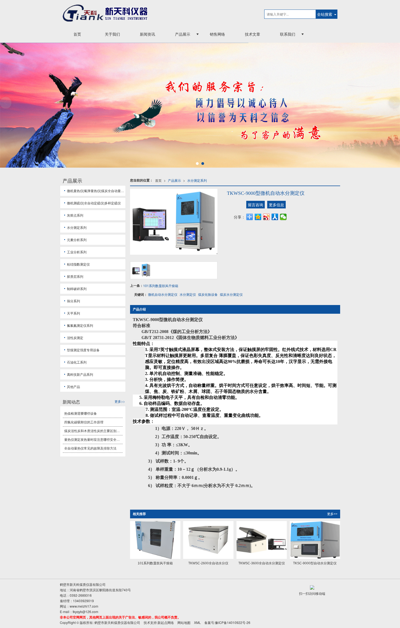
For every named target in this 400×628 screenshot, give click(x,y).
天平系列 (73, 313)
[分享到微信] (283, 217)
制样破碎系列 (77, 288)
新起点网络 (166, 622)
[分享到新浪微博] (266, 217)
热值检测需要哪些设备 (80, 413)
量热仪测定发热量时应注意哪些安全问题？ (93, 439)
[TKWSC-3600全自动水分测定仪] (261, 540)
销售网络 (217, 34)
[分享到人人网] (275, 217)
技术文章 (252, 34)
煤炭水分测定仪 (231, 294)
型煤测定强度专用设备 (83, 349)
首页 (77, 34)
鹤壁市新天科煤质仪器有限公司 (117, 622)
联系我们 (287, 34)
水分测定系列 (197, 180)
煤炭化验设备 (208, 294)
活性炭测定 (75, 337)
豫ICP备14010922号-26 (232, 622)
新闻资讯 (147, 34)
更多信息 (276, 204)
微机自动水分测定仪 (162, 294)
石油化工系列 (77, 362)
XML (197, 622)
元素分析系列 (77, 239)
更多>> (332, 514)
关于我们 (112, 34)
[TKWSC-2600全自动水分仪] (208, 540)
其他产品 (73, 386)
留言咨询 (255, 204)
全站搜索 (324, 14)
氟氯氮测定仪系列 (80, 325)
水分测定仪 (188, 294)
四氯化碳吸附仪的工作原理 (83, 422)
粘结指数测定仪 (78, 264)
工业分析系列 (77, 252)
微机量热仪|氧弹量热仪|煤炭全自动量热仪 (96, 190)
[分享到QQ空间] (258, 217)
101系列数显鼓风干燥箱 (160, 285)
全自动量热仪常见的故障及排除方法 (90, 448)
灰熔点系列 (75, 215)
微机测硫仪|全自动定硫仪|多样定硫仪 (94, 203)
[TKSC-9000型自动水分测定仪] (315, 540)
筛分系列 (73, 300)
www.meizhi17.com (84, 606)
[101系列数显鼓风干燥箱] (155, 540)
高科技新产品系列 (80, 374)
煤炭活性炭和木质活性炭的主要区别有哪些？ (93, 430)
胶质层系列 (75, 276)
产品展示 (182, 34)
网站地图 (183, 622)
